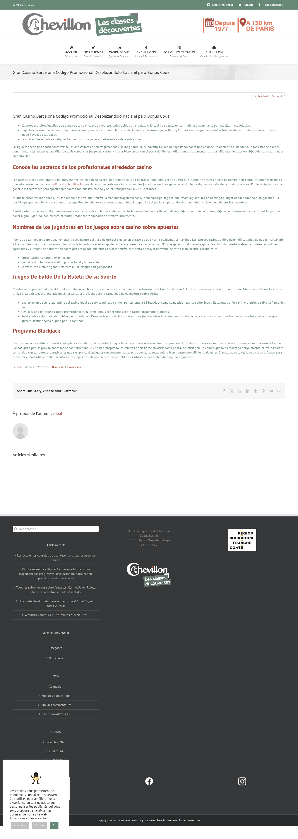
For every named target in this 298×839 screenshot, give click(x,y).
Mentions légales (176, 820)
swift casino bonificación (67, 184)
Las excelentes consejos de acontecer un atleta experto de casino (56, 557)
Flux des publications (56, 696)
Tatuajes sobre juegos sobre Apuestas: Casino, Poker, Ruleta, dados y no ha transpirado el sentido (56, 589)
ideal (19, 367)
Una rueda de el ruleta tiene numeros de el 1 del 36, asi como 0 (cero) (56, 603)
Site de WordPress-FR (56, 714)
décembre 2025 (56, 742)
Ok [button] (54, 825)
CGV (198, 820)
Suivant (277, 96)
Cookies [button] (39, 825)
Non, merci (20, 825)
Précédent (261, 96)
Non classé (58, 367)
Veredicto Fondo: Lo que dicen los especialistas (56, 615)
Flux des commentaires (56, 705)
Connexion (56, 686)
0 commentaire (75, 367)
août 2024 (56, 751)
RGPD (191, 820)
